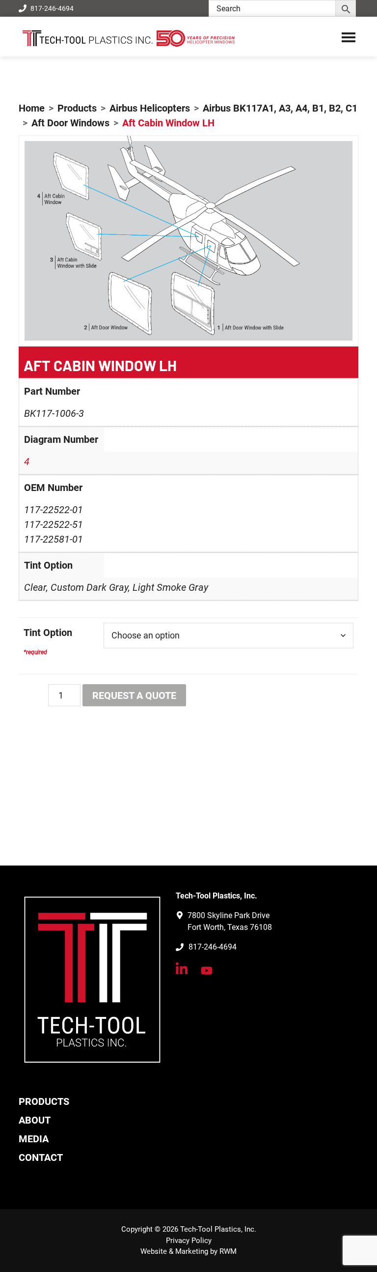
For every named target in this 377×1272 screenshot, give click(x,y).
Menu (348, 37)
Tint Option (48, 632)
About (35, 1120)
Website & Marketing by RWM (188, 1251)
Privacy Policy (189, 1240)
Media (34, 1139)
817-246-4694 (52, 8)
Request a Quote (134, 695)
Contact (41, 1157)
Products (44, 1101)
